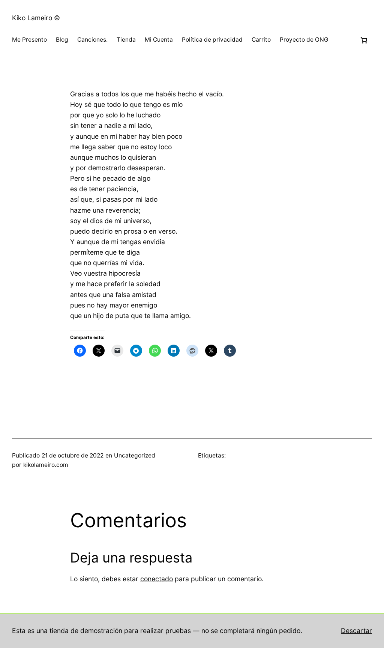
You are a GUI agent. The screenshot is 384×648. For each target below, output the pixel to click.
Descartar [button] (356, 630)
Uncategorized (134, 455)
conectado (156, 579)
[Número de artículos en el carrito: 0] (364, 40)
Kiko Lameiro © (36, 18)
